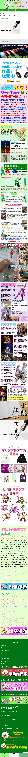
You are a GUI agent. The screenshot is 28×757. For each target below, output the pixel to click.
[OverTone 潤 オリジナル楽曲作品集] (14, 51)
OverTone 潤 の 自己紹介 (3, 10)
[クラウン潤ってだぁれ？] (14, 144)
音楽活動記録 (6, 650)
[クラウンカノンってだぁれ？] (14, 302)
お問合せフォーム (24, 10)
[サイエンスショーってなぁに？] (14, 183)
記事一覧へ (4, 645)
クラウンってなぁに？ (8, 655)
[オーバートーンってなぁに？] (14, 342)
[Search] (25, 41)
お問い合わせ (14, 719)
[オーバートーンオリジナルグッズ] (14, 465)
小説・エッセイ (5, 661)
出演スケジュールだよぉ (17, 10)
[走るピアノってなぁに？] (14, 382)
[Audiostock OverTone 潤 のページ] (14, 71)
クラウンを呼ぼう (6, 653)
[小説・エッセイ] (14, 421)
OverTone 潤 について (6, 647)
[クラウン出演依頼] (14, 631)
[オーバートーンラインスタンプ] (14, 504)
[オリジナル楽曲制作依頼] (14, 587)
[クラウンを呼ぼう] (14, 686)
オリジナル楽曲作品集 (10, 10)
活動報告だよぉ (7, 658)
